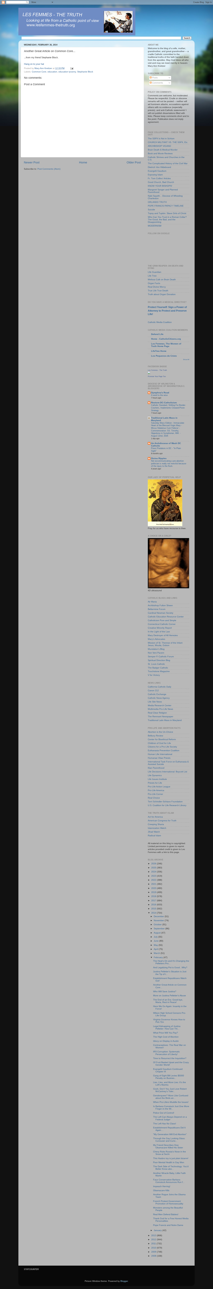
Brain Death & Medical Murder (163, 150)
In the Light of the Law (159, 631)
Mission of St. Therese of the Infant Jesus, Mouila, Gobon (165, 644)
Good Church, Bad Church (161, 182)
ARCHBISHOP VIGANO (159, 146)
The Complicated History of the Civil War (168, 163)
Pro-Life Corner (155, 794)
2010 (154, 1248)
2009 (154, 1252)
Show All (186, 359)
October (158, 924)
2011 (154, 1243)
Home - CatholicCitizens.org (166, 339)
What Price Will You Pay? (165, 1033)
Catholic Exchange (157, 694)
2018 (154, 896)
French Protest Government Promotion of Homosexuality (168, 1202)
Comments (157, 83)
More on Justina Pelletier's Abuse (169, 995)
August (157, 933)
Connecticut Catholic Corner (162, 624)
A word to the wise (159, 395)
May (156, 945)
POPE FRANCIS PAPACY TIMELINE (166, 206)
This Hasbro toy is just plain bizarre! (170, 1158)
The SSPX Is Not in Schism (161, 138)
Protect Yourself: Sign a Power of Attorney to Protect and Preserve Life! (167, 310)
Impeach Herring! (161, 1186)
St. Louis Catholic (156, 664)
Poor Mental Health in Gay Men (168, 1162)
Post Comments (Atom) (49, 169)
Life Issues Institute (157, 779)
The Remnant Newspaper (160, 716)
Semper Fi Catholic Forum (161, 656)
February (158, 957)
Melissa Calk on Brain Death (162, 279)
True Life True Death (158, 290)
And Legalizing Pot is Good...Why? (170, 967)
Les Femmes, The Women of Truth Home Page (166, 345)
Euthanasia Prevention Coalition (163, 750)
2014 (154, 913)
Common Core (39, 72)
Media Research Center (159, 705)
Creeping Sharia (156, 824)
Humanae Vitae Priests (159, 758)
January (158, 1230)
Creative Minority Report (160, 628)
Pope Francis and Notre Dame (168, 1225)
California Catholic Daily (159, 687)
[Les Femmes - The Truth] (149, 373)
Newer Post (31, 162)
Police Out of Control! (163, 1113)
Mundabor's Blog (156, 649)
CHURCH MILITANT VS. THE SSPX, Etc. (168, 142)
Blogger (124, 1281)
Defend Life (157, 334)
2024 (154, 872)
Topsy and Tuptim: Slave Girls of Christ (167, 213)
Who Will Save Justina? (164, 991)
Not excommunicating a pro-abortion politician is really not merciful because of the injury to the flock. (168, 463)
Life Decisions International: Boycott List (167, 772)
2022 (154, 880)
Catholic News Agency (159, 698)
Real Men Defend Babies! (165, 1214)
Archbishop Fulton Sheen (160, 605)
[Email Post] (71, 68)
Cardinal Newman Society (160, 613)
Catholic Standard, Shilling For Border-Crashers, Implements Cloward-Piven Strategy (168, 407)
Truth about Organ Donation (162, 294)
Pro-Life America (156, 790)
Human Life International (160, 754)
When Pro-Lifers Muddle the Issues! (171, 1102)
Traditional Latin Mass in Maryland (165, 720)
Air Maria (152, 602)
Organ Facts (154, 283)
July (156, 937)
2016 (154, 904)
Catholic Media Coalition (160, 322)
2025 (154, 867)
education (52, 72)
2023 (154, 876)
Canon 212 (153, 690)
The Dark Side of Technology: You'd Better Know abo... (171, 1167)
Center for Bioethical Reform (162, 739)
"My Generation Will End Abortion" (170, 1134)
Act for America (155, 817)
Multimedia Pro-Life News (160, 709)
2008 (154, 1256)
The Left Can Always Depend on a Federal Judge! (170, 1118)
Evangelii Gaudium (157, 171)
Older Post (134, 162)
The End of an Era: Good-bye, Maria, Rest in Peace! (168, 1001)
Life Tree (152, 276)
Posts (155, 77)
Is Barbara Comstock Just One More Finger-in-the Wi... (171, 1107)
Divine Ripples (159, 458)
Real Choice (154, 798)
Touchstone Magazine (159, 671)
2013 (154, 1235)
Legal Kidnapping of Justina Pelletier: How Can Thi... (166, 1027)
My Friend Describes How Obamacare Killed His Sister (168, 1146)
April (156, 949)
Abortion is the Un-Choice (160, 732)
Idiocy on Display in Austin (166, 1041)
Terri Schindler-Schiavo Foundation (165, 801)
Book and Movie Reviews (160, 153)
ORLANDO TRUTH (157, 202)
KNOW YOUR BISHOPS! (160, 186)
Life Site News (155, 702)
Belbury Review (155, 736)
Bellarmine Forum (156, 609)
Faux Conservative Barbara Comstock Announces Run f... (169, 1181)
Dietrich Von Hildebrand (159, 167)
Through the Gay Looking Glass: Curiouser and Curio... (169, 1139)
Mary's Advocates (156, 639)
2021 (154, 884)
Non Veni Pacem (156, 653)
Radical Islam (154, 835)
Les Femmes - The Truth (157, 370)
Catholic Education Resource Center (166, 617)
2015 (154, 908)
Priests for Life (155, 783)
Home (83, 162)
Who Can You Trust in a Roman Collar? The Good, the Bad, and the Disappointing (167, 219)
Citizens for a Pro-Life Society (162, 747)
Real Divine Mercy (157, 287)
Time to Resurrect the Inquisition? (169, 1058)
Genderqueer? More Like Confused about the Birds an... (170, 1096)
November (159, 920)
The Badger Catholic (158, 668)
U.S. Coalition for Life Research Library (167, 805)
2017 (154, 900)
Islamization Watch (157, 828)
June (156, 941)
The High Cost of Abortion (166, 1037)
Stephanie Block (85, 72)
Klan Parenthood (156, 768)
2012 (154, 1239)
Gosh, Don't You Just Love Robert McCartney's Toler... (170, 1090)
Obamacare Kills (161, 1190)
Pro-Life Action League (159, 786)
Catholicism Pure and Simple (162, 620)
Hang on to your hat (34, 64)
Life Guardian (154, 272)
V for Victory (154, 675)
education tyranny (67, 72)
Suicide (151, 209)
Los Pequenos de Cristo (164, 356)
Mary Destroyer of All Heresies (163, 635)
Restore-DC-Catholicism (164, 402)
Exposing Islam (155, 175)
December (159, 916)
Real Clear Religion (157, 713)
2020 (154, 888)
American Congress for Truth (162, 820)
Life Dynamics (155, 775)
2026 (154, 863)
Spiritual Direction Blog (159, 660)
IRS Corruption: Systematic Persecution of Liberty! (166, 1052)
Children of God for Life (159, 743)
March (157, 953)
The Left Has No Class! (164, 1123)
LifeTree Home (158, 351)
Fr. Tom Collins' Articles (159, 178)
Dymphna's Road (160, 392)
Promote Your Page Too (157, 376)
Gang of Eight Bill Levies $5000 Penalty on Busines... (168, 1076)
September (159, 928)
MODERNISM (154, 226)
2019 (154, 892)
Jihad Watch (154, 832)
